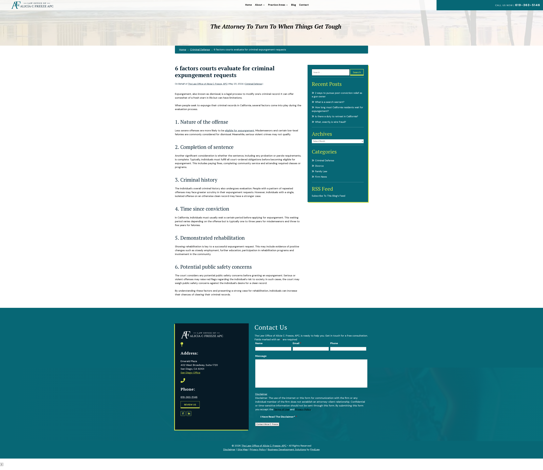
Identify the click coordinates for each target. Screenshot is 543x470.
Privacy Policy (303, 409)
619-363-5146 (527, 5)
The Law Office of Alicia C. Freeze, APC (207, 83)
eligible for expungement (239, 130)
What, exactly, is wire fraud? (330, 121)
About (258, 5)
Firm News (321, 176)
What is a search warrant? (329, 102)
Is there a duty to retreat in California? (336, 116)
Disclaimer (261, 394)
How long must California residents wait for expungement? (337, 109)
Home (248, 5)
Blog (293, 5)
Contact (304, 5)
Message (261, 356)
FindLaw (315, 449)
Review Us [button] (190, 404)
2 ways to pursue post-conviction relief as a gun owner (337, 94)
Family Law (321, 171)
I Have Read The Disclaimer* (278, 416)
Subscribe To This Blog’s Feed (328, 195)
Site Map (242, 449)
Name (259, 343)
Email (297, 343)
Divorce (319, 165)
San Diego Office (190, 372)
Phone (334, 343)
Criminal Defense (253, 83)
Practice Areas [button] (276, 5)
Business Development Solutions (287, 449)
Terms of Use (281, 409)
